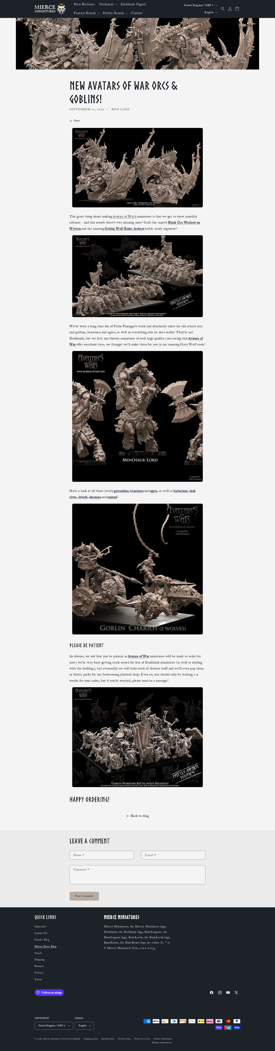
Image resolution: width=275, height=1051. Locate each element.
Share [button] (77, 120)
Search (38, 953)
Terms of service (142, 1039)
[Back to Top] (267, 1043)
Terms (38, 979)
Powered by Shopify (71, 1039)
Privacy (39, 972)
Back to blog (140, 816)
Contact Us (41, 933)
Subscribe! (41, 926)
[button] (108, 4)
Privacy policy (124, 1039)
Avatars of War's (124, 216)
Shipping (40, 959)
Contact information (163, 1039)
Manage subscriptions (162, 1042)
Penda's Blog (42, 939)
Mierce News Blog (46, 946)
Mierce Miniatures (52, 1039)
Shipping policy (91, 1039)
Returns (39, 966)
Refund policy (108, 1039)
